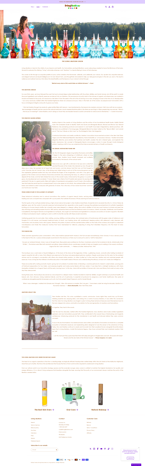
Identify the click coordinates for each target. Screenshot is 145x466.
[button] (33, 7)
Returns (89, 425)
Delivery (89, 422)
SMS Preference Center (65, 437)
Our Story (33, 430)
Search (33, 422)
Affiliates (89, 433)
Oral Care (71, 410)
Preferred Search (35, 441)
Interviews (33, 433)
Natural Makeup (98, 410)
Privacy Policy (90, 430)
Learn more (130, 458)
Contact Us (62, 422)
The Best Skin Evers (43, 410)
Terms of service (35, 425)
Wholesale (61, 434)
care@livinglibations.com (66, 429)
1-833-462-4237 (63, 427)
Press (32, 435)
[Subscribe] (56, 450)
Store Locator (62, 432)
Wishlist (33, 438)
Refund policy (35, 427)
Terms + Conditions (92, 427)
